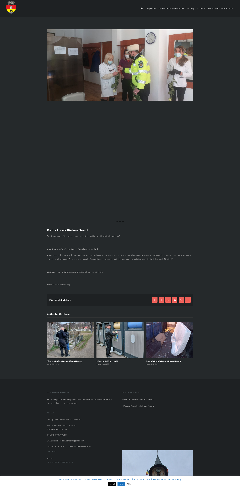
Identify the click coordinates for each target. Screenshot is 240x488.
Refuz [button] (121, 484)
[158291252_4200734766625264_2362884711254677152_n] (120, 127)
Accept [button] (112, 484)
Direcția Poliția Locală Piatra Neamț (114, 361)
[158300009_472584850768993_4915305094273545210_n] (120, 65)
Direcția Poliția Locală (57, 361)
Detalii (129, 484)
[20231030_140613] (157, 451)
